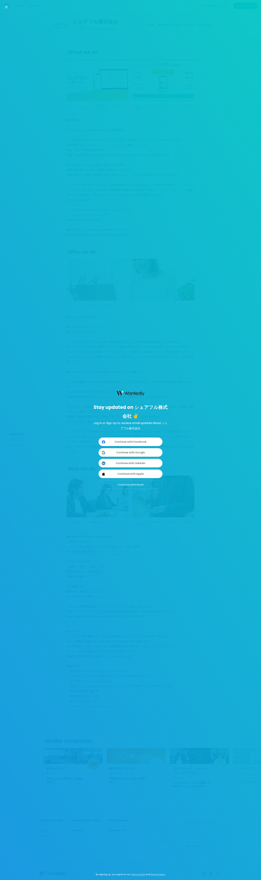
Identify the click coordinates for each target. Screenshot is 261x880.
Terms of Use (138, 874)
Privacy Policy (158, 874)
